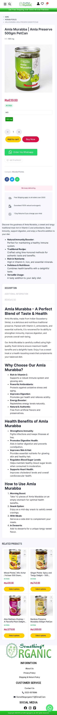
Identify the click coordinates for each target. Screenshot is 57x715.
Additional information (16, 294)
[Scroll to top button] (52, 704)
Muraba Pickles (11, 20)
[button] (14, 160)
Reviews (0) (10, 299)
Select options (14, 589)
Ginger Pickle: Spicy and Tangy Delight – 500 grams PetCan (41, 574)
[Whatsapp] (49, 708)
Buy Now (30, 139)
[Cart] (46, 4)
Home (7, 17)
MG (7, 112)
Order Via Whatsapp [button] (23, 152)
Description (11, 288)
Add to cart (13, 139)
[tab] (28, 287)
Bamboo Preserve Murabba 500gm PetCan (41, 620)
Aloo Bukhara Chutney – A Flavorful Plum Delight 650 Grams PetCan (14, 620)
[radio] (9, 119)
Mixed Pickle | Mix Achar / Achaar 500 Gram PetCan (15, 574)
